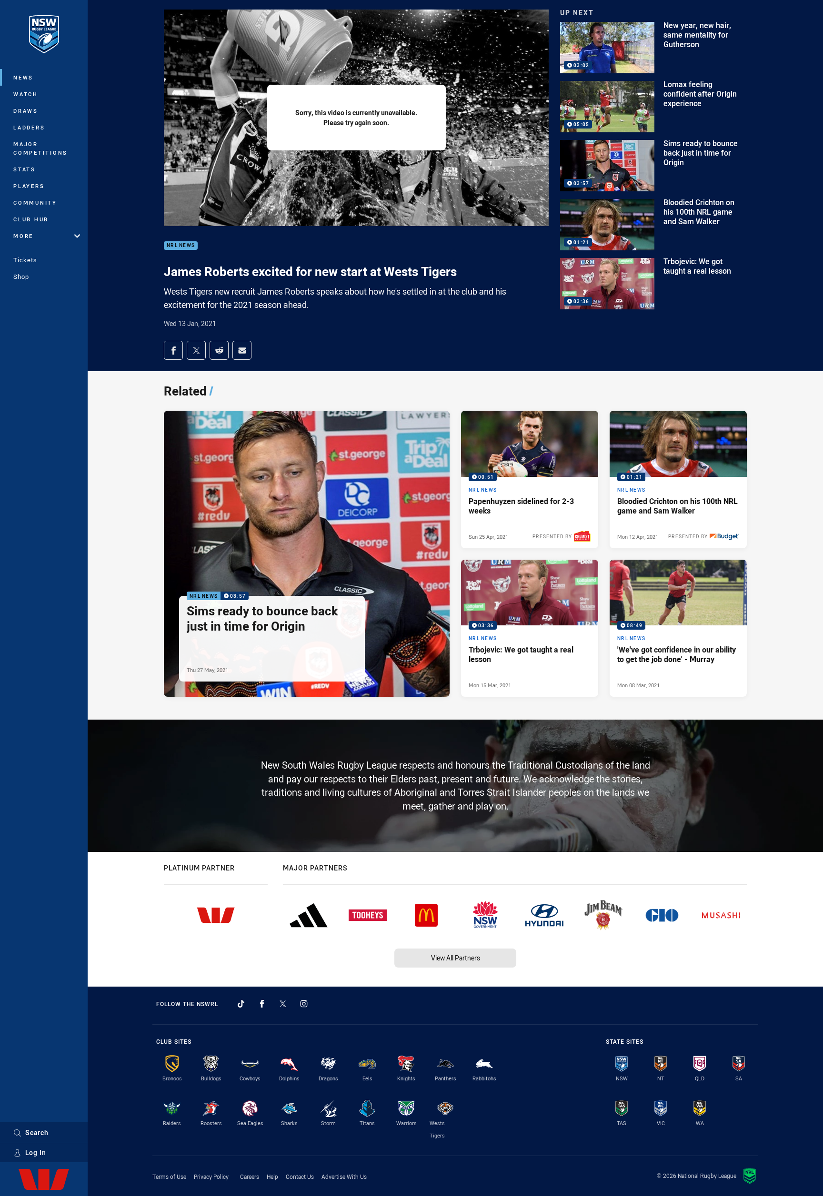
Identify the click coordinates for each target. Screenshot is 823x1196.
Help (272, 1176)
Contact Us (300, 1176)
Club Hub (31, 219)
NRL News (181, 246)
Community (35, 202)
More (23, 235)
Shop (21, 276)
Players (28, 185)
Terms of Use (169, 1176)
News (23, 77)
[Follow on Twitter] (283, 1003)
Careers (249, 1176)
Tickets (25, 260)
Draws (25, 110)
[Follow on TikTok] (241, 1003)
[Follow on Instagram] (304, 1003)
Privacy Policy (211, 1176)
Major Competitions (40, 148)
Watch (25, 94)
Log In (35, 1152)
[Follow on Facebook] (262, 1003)
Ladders (29, 127)
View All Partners (455, 957)
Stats (24, 169)
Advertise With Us (344, 1176)
